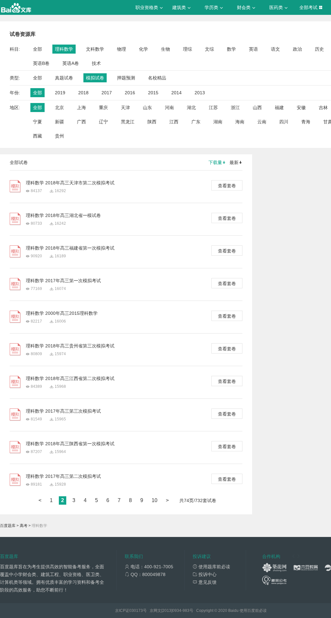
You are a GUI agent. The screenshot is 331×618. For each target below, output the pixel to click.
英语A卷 (70, 63)
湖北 (191, 107)
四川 (283, 121)
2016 (130, 92)
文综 (209, 49)
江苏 (213, 107)
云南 (261, 121)
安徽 (301, 107)
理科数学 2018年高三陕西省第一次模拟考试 (70, 443)
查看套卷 (227, 185)
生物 (165, 49)
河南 (169, 107)
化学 (143, 49)
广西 (81, 121)
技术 (96, 63)
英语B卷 (41, 63)
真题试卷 (64, 77)
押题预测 (126, 77)
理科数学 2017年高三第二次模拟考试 (63, 476)
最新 (234, 162)
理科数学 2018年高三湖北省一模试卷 (63, 215)
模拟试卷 (95, 77)
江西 (173, 121)
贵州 (59, 136)
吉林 (323, 107)
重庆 (103, 107)
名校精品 (157, 77)
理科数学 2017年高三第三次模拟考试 (63, 411)
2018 (83, 92)
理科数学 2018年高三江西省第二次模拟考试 (70, 378)
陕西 (151, 121)
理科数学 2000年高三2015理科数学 (62, 313)
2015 (153, 92)
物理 (121, 49)
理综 (187, 49)
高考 (23, 525)
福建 (279, 107)
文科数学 (95, 49)
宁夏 (37, 121)
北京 (59, 107)
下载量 (215, 162)
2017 (106, 92)
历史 (319, 49)
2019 (60, 92)
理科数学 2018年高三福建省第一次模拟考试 (70, 248)
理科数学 (64, 49)
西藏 (37, 136)
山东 (147, 107)
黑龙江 (127, 121)
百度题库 (8, 525)
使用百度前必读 (253, 610)
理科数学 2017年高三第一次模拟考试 (63, 280)
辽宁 (103, 121)
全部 (37, 49)
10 (154, 500)
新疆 (59, 121)
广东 (195, 121)
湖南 (217, 121)
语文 (275, 49)
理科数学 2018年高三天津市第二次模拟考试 (70, 182)
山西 (257, 107)
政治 (297, 49)
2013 (200, 92)
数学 (231, 49)
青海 (305, 121)
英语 (253, 49)
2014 (176, 92)
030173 (136, 610)
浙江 (235, 107)
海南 (239, 121)
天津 (125, 107)
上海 (81, 107)
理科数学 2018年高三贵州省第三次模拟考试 (70, 345)
